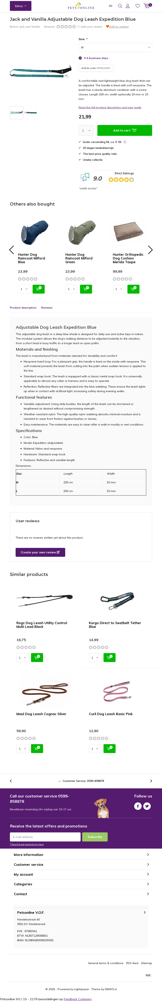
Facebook (138, 806)
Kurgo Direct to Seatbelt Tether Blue (115, 625)
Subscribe (95, 837)
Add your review (91, 26)
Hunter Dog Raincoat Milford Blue (31, 258)
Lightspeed (81, 989)
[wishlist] (138, 6)
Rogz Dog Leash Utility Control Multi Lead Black (41, 625)
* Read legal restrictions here (27, 844)
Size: (83, 39)
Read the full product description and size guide (110, 107)
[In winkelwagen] (39, 289)
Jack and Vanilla (29, 26)
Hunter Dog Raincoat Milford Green (78, 258)
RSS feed (132, 963)
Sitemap (146, 963)
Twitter (147, 806)
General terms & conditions (105, 963)
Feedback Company (78, 999)
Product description (23, 307)
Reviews (46, 307)
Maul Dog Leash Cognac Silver (41, 714)
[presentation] (67, 67)
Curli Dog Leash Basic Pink (111, 714)
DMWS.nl (111, 989)
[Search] (120, 6)
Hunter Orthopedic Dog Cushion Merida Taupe (128, 258)
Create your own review (39, 552)
